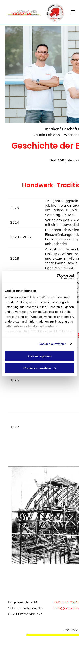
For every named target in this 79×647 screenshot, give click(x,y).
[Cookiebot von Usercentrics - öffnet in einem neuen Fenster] (56, 276)
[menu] (73, 12)
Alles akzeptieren (39, 356)
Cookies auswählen (53, 343)
